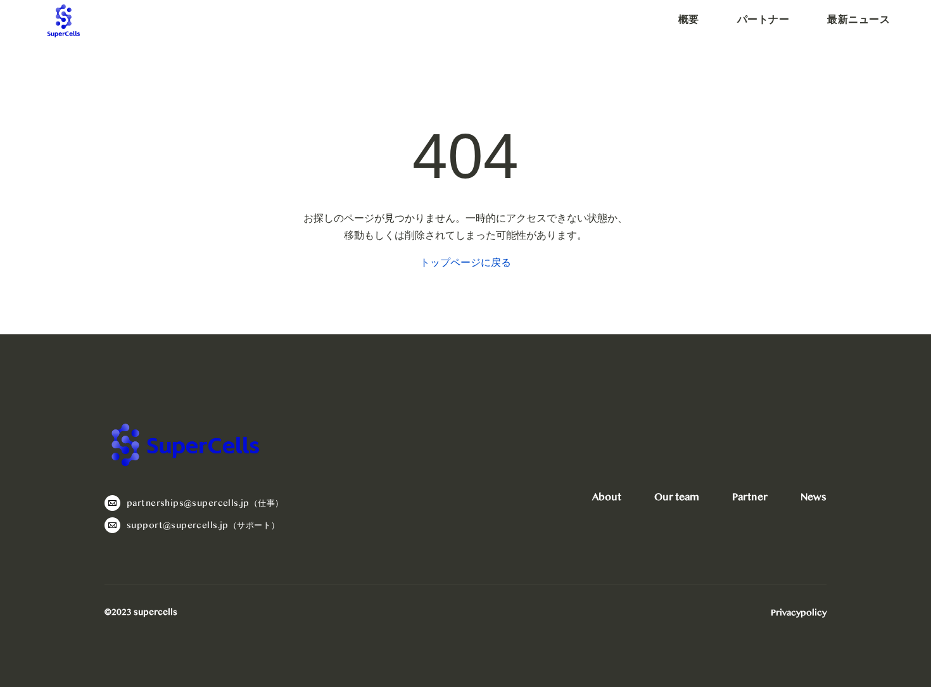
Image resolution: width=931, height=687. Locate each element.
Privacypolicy (798, 613)
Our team (676, 497)
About (606, 497)
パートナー (763, 19)
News (813, 497)
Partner (750, 497)
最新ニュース (858, 19)
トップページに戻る (465, 262)
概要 (688, 19)
